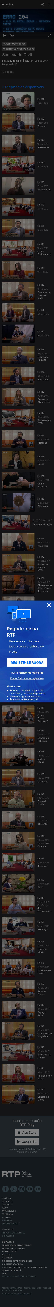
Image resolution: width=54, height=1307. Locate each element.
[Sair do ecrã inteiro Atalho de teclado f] (49, 1303)
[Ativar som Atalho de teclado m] (11, 1303)
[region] (27, 653)
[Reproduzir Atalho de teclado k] (4, 1303)
